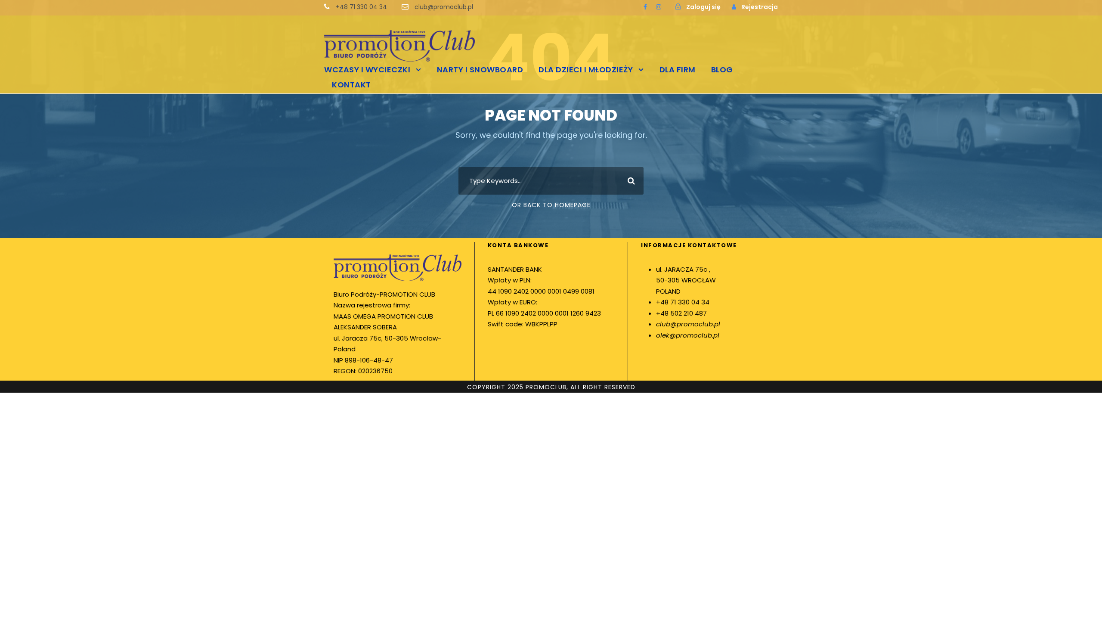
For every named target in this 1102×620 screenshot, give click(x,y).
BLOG (722, 69)
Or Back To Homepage (551, 205)
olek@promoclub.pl (687, 335)
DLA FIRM (677, 69)
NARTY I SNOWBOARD (480, 69)
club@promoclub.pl (688, 324)
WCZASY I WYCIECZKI (367, 69)
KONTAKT (351, 84)
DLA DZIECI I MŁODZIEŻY (586, 69)
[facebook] (645, 7)
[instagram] (658, 7)
